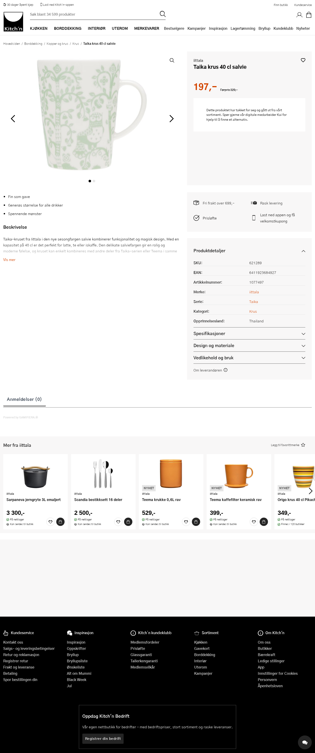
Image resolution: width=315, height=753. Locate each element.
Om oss (264, 642)
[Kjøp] (60, 522)
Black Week (76, 679)
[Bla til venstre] (13, 118)
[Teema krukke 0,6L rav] (171, 473)
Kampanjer (196, 28)
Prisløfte (210, 218)
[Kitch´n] (13, 21)
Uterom (200, 667)
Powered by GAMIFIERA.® (20, 417)
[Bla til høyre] (171, 118)
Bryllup (264, 28)
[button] (303, 60)
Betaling (10, 673)
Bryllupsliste (77, 660)
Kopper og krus (57, 43)
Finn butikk (281, 5)
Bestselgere (174, 28)
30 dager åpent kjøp (20, 5)
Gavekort (202, 648)
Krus (75, 43)
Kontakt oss (13, 642)
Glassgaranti (141, 654)
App (261, 667)
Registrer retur (15, 660)
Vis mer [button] (9, 259)
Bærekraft (266, 654)
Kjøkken (200, 642)
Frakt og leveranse (18, 667)
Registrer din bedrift (103, 738)
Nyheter (303, 28)
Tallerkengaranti (144, 660)
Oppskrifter (76, 648)
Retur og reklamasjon (21, 654)
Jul (69, 685)
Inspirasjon (218, 28)
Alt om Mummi (79, 673)
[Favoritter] (50, 522)
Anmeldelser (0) (24, 399)
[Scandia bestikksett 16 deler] (103, 473)
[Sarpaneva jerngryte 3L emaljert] (35, 473)
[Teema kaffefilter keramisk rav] (239, 473)
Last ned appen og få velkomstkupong (277, 218)
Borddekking (33, 43)
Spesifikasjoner (209, 333)
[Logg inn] (300, 15)
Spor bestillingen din (20, 679)
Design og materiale (213, 345)
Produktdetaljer (209, 250)
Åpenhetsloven (270, 685)
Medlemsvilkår (143, 667)
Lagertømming (243, 28)
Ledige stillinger (271, 660)
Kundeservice (303, 5)
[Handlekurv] (309, 15)
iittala (198, 60)
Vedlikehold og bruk (213, 357)
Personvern (267, 679)
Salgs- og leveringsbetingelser (29, 648)
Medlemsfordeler (145, 642)
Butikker (265, 648)
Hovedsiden (11, 43)
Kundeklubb (283, 28)
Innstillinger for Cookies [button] (278, 673)
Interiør (200, 660)
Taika (253, 301)
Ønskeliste (76, 667)
